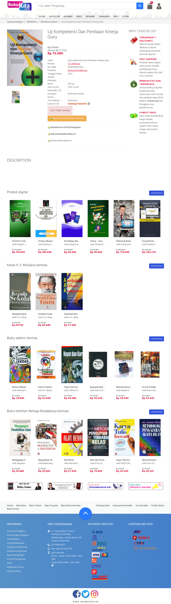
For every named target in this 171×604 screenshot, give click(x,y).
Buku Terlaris (35, 506)
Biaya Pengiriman (15, 555)
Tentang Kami (103, 506)
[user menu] (159, 6)
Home (10, 506)
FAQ (9, 563)
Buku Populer (51, 506)
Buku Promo (13, 509)
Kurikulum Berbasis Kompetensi (79, 314)
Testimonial (153, 101)
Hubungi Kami (14, 571)
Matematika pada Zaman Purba (131, 387)
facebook (76, 594)
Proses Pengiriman (16, 559)
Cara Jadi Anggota (16, 531)
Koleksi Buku (157, 506)
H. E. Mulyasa (74, 64)
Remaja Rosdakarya (78, 70)
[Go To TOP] (85, 513)
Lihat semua (156, 193)
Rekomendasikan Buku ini (63, 134)
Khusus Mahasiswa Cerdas (24, 387)
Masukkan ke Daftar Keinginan (65, 127)
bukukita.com (91, 601)
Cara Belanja (13, 539)
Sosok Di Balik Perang (152, 387)
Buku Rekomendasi (70, 506)
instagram (94, 594)
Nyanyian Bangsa (98, 387)
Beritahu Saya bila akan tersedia (68, 118)
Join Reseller (141, 506)
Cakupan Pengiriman (17, 547)
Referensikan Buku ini (61, 141)
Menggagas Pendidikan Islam (26, 460)
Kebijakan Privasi (15, 567)
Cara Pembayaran (16, 543)
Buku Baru (21, 506)
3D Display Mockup (73, 241)
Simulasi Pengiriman (17, 551)
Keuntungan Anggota (18, 535)
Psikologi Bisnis (123, 241)
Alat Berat (69, 460)
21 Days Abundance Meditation (53, 241)
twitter (85, 594)
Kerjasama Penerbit (122, 506)
